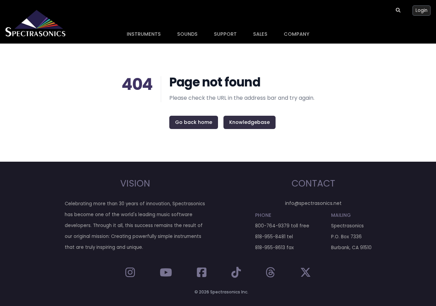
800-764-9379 (272, 226)
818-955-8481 (270, 236)
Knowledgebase (249, 122)
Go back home (193, 122)
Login (421, 10)
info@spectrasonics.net (313, 203)
